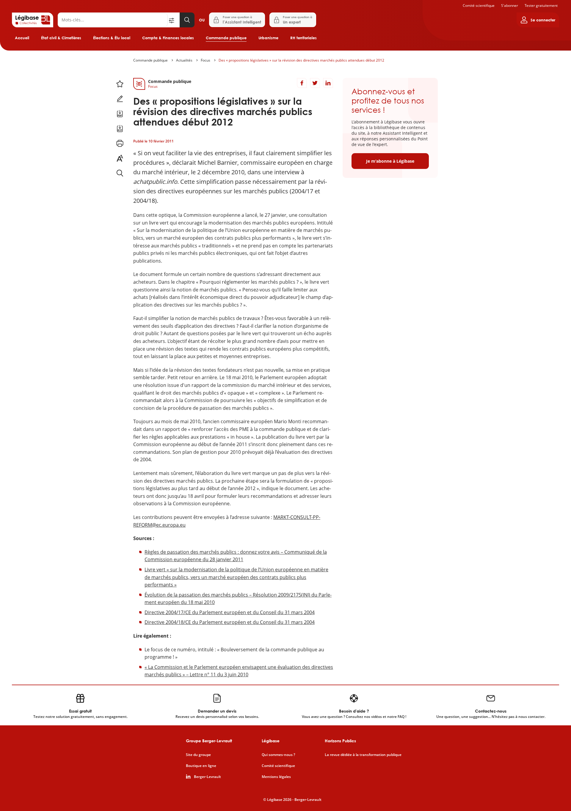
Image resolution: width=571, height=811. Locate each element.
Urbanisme (268, 37)
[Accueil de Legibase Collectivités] (32, 19)
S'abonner (509, 5)
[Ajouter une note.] (120, 99)
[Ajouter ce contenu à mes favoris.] (120, 84)
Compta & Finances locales (168, 37)
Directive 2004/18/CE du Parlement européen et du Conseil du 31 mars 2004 (230, 622)
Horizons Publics (340, 740)
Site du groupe (198, 754)
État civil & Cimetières (61, 37)
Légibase (271, 740)
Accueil (22, 37)
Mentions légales (276, 776)
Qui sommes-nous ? (278, 754)
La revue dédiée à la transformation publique (363, 754)
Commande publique (226, 37)
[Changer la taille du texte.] (120, 158)
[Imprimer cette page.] (120, 143)
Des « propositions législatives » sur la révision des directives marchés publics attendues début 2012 (301, 60)
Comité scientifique (479, 5)
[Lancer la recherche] (187, 19)
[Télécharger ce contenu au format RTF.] (120, 128)
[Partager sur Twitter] (315, 83)
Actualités (184, 60)
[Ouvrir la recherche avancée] (174, 20)
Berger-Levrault (207, 776)
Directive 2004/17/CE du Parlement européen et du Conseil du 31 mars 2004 (230, 612)
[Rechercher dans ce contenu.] (120, 173)
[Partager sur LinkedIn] (328, 83)
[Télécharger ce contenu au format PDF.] (120, 114)
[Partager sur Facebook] (302, 83)
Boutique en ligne (201, 765)
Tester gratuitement (541, 5)
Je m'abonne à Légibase (390, 161)
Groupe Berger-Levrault (209, 740)
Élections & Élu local (111, 37)
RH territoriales (303, 37)
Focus (205, 60)
